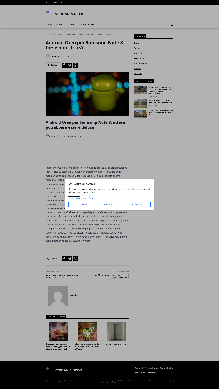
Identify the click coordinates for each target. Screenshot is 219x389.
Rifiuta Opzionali (110, 204)
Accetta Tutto (137, 204)
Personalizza (81, 204)
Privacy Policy (88, 198)
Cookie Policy (74, 198)
